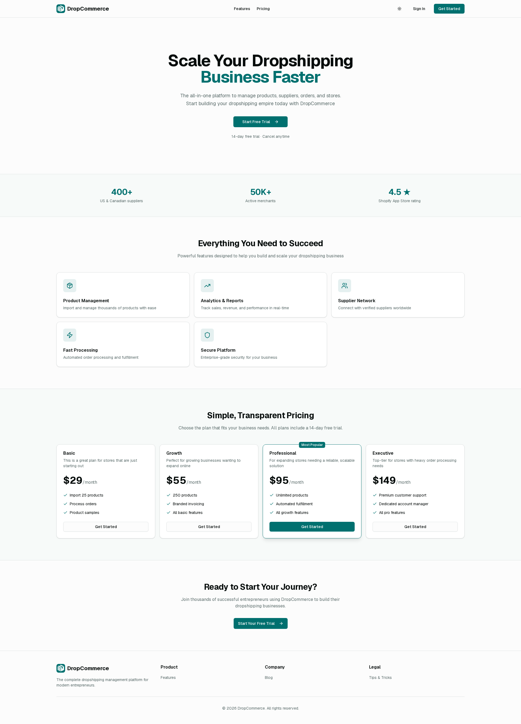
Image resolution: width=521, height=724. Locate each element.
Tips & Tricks (380, 677)
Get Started (449, 8)
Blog (269, 677)
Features (242, 8)
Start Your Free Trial (256, 623)
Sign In (419, 8)
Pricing (263, 8)
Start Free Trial (256, 121)
